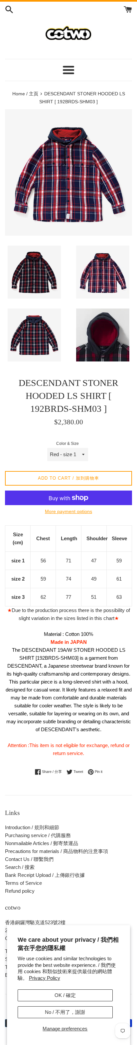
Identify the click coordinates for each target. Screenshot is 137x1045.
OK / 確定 (65, 995)
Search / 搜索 (20, 867)
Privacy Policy (44, 978)
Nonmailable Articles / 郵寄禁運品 (41, 843)
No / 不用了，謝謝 (65, 1012)
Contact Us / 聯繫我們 (29, 859)
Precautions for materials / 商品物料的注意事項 (56, 851)
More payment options (68, 511)
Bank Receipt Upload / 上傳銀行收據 (45, 875)
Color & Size (67, 443)
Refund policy (20, 891)
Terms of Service (23, 883)
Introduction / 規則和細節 (32, 827)
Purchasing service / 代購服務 (38, 835)
